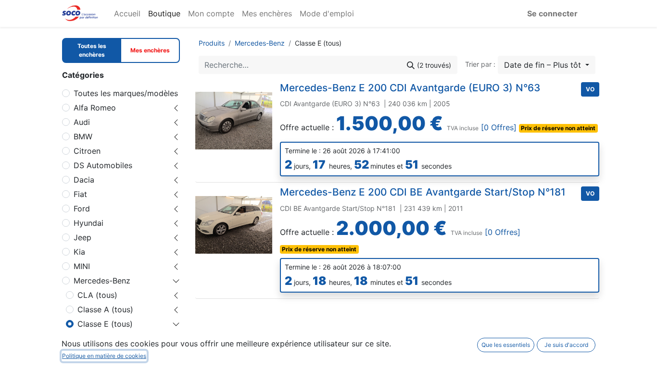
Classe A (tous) (105, 309)
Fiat (80, 194)
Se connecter (552, 13)
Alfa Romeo (95, 107)
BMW (83, 136)
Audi (82, 122)
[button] (546, 65)
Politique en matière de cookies (104, 355)
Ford (82, 208)
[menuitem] (127, 13)
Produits (212, 43)
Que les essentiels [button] (505, 344)
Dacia (84, 179)
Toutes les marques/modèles (126, 93)
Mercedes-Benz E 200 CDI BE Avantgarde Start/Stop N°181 (423, 192)
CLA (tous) (97, 295)
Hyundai (88, 223)
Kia (79, 252)
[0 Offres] (500, 127)
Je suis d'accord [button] (566, 344)
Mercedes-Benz (102, 280)
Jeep (82, 237)
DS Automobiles (103, 165)
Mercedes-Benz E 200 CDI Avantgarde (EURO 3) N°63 (410, 88)
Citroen (87, 151)
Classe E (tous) (105, 324)
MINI (82, 266)
